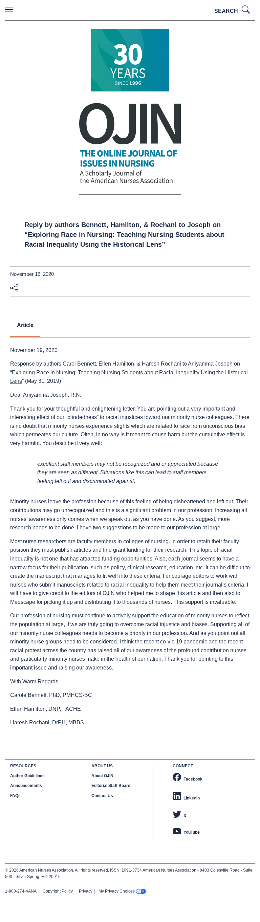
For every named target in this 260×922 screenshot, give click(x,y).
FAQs (15, 795)
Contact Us (102, 795)
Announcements (26, 785)
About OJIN (102, 775)
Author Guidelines (27, 775)
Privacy (85, 891)
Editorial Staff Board (110, 785)
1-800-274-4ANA (21, 891)
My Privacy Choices (117, 891)
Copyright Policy (58, 891)
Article (25, 325)
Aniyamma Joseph (210, 364)
